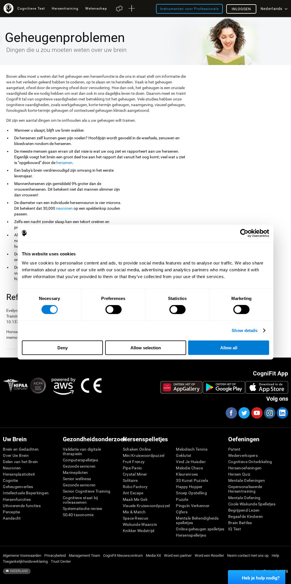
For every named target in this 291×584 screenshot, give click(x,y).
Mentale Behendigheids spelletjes (197, 520)
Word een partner (178, 555)
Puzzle (182, 499)
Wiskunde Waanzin (140, 524)
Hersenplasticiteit (19, 474)
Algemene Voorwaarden (22, 555)
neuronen (64, 208)
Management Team (84, 555)
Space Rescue (135, 518)
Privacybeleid (55, 555)
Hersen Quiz (239, 474)
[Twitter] (244, 413)
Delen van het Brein (20, 461)
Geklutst (183, 455)
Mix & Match (134, 512)
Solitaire (130, 480)
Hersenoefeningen (244, 468)
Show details (244, 330)
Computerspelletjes (80, 460)
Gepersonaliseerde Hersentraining (245, 488)
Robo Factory (135, 486)
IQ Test (234, 529)
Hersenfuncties (17, 499)
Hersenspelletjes (191, 535)
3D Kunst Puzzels (192, 480)
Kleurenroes (187, 474)
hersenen (64, 162)
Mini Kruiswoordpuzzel (144, 455)
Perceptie (11, 512)
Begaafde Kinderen (245, 516)
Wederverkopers (243, 455)
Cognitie (10, 480)
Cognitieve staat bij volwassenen (80, 500)
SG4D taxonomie (78, 514)
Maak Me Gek (135, 499)
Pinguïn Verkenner (192, 505)
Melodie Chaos (189, 468)
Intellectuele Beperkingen (26, 493)
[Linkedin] (282, 413)
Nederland (18, 571)
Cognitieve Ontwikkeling (250, 461)
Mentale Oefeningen (246, 480)
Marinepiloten (75, 472)
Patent (234, 449)
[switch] (113, 309)
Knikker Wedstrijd (139, 530)
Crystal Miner (135, 474)
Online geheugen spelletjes (200, 529)
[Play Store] (224, 387)
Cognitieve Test (31, 8)
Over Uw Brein (16, 455)
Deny (62, 347)
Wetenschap (96, 8)
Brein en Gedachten (21, 449)
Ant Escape (133, 493)
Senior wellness (77, 478)
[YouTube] (257, 413)
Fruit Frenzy (134, 461)
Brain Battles (240, 522)
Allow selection (145, 347)
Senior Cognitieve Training (86, 491)
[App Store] (267, 387)
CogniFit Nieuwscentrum (123, 555)
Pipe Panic (132, 468)
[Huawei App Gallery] (181, 387)
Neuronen (12, 468)
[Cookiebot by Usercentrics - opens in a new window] (244, 233)
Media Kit (153, 555)
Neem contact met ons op (248, 555)
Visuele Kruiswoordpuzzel (146, 505)
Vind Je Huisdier (190, 461)
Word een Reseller (209, 555)
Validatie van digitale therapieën (82, 451)
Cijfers (182, 512)
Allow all (228, 347)
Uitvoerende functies (22, 505)
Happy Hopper (189, 486)
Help (275, 555)
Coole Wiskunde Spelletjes (251, 504)
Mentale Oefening (244, 497)
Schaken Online (137, 449)
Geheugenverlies (18, 486)
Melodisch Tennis (191, 449)
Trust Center (61, 561)
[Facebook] (231, 413)
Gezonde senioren (79, 466)
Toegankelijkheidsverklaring (25, 561)
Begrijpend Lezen (243, 510)
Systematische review (83, 508)
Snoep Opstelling (191, 493)
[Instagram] (269, 413)
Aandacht (12, 518)
